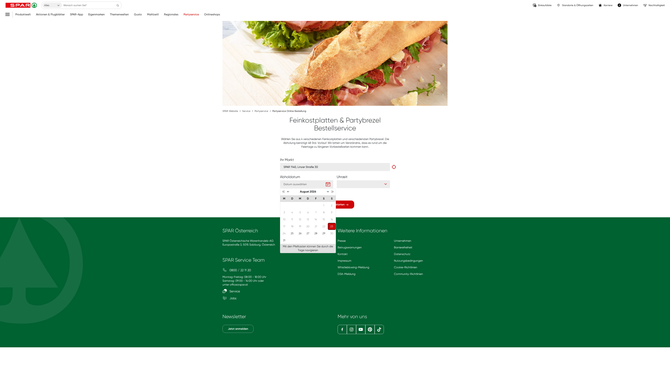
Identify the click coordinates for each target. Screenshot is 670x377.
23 (333, 226)
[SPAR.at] (21, 5)
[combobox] (52, 5)
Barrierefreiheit (403, 247)
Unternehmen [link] (630, 5)
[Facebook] (342, 329)
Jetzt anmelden (238, 328)
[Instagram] (351, 329)
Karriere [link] (608, 5)
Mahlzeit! (153, 14)
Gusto (138, 14)
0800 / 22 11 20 (240, 270)
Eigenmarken (96, 14)
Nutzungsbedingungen (408, 260)
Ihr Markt (287, 160)
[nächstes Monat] (327, 191)
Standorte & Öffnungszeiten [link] (577, 5)
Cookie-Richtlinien (405, 267)
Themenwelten (119, 14)
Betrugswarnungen (350, 247)
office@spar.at (239, 284)
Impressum (344, 260)
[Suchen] (118, 5)
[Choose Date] (328, 184)
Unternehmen (402, 240)
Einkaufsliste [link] (545, 5)
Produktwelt (23, 14)
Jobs (232, 298)
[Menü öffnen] (8, 14)
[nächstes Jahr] (332, 191)
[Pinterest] (370, 329)
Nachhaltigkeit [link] (657, 5)
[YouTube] (360, 329)
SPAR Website (230, 111)
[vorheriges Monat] (288, 191)
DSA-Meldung (346, 274)
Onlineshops (212, 14)
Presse (342, 240)
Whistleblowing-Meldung (353, 267)
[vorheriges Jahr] (283, 191)
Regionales (171, 14)
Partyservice (191, 14)
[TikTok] (379, 329)
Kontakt (343, 254)
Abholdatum (290, 177)
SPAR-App (76, 14)
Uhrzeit (342, 177)
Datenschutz (402, 254)
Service (246, 111)
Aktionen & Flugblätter (50, 14)
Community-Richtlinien (408, 274)
